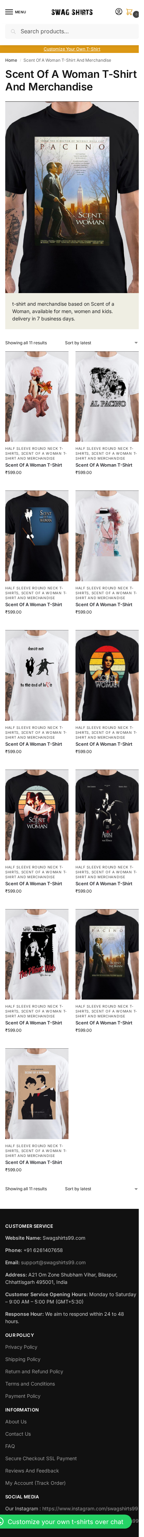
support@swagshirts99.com (53, 1262)
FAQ (10, 1446)
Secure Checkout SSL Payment (41, 1458)
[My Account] (119, 12)
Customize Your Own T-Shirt (72, 49)
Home (11, 60)
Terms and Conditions (30, 1384)
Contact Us (18, 1434)
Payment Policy (23, 1396)
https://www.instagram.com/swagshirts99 (90, 1508)
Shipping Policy (23, 1359)
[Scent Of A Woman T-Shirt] (37, 396)
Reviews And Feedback (32, 1471)
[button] (131, 12)
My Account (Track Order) (35, 1483)
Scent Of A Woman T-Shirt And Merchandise (36, 455)
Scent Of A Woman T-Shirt (33, 465)
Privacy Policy (21, 1347)
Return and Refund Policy (34, 1371)
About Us (16, 1421)
